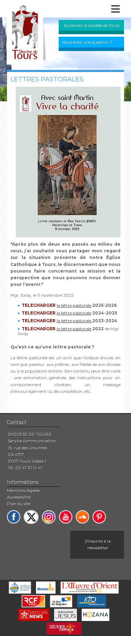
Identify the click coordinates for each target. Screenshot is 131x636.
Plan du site (18, 503)
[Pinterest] (99, 516)
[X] (31, 517)
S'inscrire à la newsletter (98, 544)
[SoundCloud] (82, 516)
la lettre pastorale (74, 305)
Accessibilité (19, 497)
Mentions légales (23, 490)
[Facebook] (13, 516)
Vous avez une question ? (87, 42)
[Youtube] (65, 516)
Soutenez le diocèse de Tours (91, 25)
